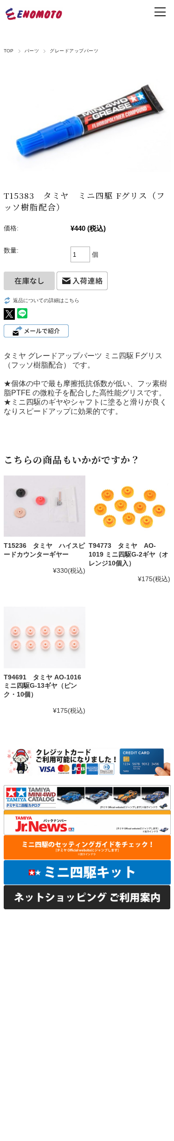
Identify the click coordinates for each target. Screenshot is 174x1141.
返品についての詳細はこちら (46, 300)
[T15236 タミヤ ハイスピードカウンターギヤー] (44, 506)
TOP (9, 50)
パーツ (32, 50)
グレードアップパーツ (74, 50)
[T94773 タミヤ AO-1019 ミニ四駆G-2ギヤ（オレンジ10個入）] (129, 506)
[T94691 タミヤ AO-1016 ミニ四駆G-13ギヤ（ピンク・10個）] (44, 637)
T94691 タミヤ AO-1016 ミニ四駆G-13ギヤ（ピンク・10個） (42, 685)
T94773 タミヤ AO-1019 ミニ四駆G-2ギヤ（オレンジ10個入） (128, 554)
